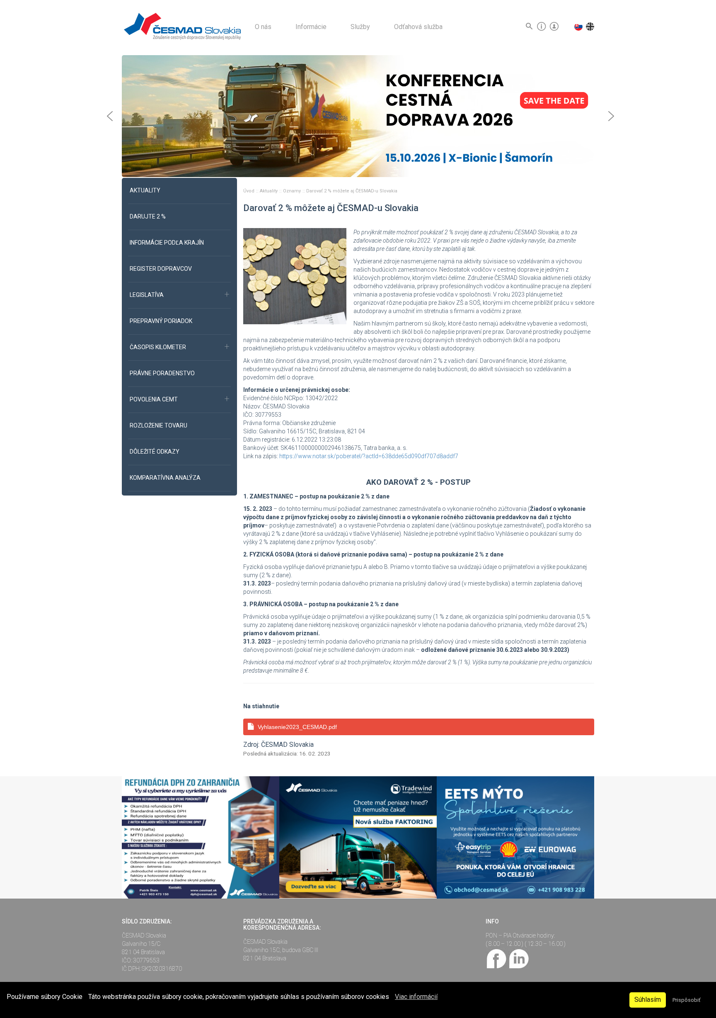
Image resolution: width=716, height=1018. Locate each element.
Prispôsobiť (686, 1000)
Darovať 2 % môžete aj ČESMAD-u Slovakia (351, 191)
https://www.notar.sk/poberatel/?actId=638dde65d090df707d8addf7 (368, 456)
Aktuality (269, 191)
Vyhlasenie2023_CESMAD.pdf (297, 727)
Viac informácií (416, 997)
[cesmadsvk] (497, 958)
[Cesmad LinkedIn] (518, 958)
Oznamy (292, 191)
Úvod (249, 191)
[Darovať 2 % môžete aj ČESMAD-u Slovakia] (295, 275)
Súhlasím (647, 999)
